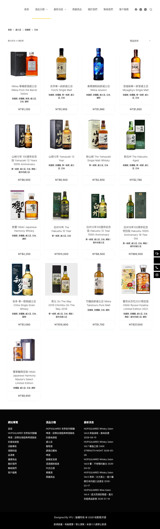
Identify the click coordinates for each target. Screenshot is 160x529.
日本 (22, 101)
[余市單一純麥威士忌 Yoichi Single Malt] (61, 64)
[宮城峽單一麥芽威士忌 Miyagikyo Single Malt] (136, 64)
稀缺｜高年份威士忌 (133, 317)
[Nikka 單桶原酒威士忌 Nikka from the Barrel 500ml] (24, 64)
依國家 (15, 98)
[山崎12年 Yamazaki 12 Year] (61, 134)
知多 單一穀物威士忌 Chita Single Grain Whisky (24, 305)
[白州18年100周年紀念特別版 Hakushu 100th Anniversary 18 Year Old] (136, 205)
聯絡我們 (108, 9)
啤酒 (48, 455)
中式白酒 (50, 468)
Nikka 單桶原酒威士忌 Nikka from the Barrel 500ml (24, 90)
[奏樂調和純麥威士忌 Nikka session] (98, 64)
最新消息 (58, 9)
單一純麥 (66, 95)
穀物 (24, 317)
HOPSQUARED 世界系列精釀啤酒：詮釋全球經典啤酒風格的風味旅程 (22, 437)
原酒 (27, 98)
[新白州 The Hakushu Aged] (136, 134)
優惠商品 (12, 459)
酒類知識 (12, 450)
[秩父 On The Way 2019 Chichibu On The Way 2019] (61, 279)
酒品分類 (40, 9)
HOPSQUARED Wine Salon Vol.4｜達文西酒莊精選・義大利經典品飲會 (98, 494)
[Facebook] (136, 9)
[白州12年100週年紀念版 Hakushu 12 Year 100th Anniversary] (98, 205)
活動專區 (12, 446)
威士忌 (33, 98)
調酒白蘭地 (51, 450)
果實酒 (49, 472)
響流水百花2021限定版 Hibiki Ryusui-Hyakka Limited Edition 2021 (136, 305)
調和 (27, 101)
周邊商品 (77, 9)
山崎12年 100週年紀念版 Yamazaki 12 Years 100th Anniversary (24, 160)
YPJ (71, 517)
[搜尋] (151, 9)
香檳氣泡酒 (51, 459)
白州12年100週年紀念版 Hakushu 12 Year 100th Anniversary (98, 230)
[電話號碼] (145, 9)
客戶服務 (124, 9)
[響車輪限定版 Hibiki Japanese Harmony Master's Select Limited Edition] (24, 350)
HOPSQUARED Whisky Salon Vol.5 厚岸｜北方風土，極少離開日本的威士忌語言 (99, 477)
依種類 (21, 98)
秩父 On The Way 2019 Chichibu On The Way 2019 (61, 305)
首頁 (26, 9)
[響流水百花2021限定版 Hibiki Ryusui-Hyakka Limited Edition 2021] (136, 279)
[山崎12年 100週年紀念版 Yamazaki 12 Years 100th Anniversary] (24, 134)
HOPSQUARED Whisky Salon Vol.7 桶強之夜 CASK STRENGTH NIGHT (98, 446)
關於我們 (92, 9)
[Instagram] (141, 9)
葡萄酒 (49, 446)
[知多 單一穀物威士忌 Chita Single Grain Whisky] (24, 279)
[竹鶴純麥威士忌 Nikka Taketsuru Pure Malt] (98, 279)
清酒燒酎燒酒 (52, 463)
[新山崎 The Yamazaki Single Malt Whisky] (98, 134)
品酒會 (11, 455)
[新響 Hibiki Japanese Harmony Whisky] (24, 205)
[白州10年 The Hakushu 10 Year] (61, 205)
